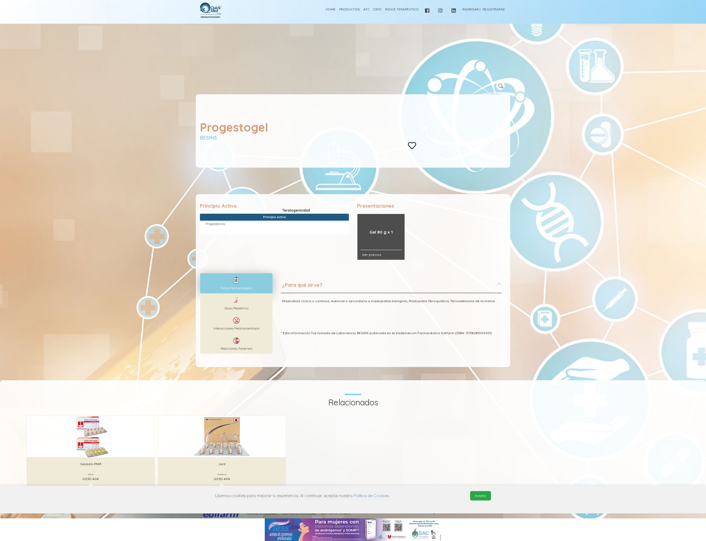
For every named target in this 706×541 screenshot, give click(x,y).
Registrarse (494, 9)
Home (331, 9)
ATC (366, 9)
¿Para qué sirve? (302, 285)
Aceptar (480, 496)
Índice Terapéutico (402, 9)
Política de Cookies (336, 513)
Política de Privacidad (299, 513)
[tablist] (236, 283)
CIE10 (377, 9)
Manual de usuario (261, 513)
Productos (349, 9)
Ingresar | (471, 9)
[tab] (391, 287)
